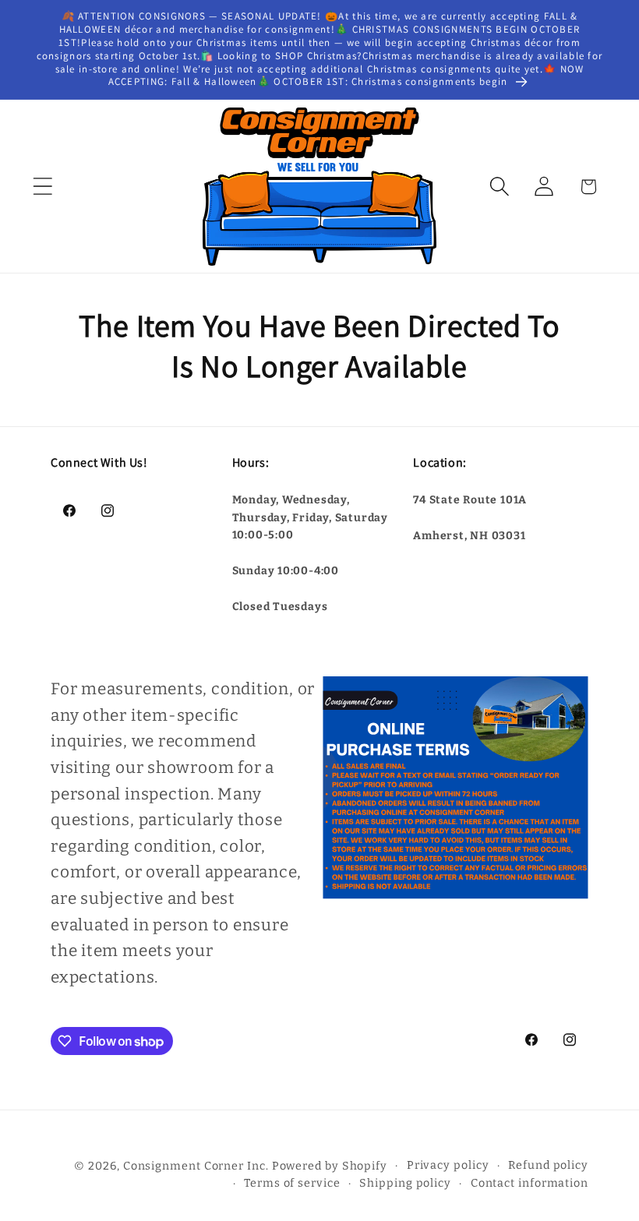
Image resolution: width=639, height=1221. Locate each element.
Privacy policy (448, 1165)
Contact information (529, 1183)
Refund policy (548, 1165)
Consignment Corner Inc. (196, 1166)
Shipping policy (405, 1183)
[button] (42, 186)
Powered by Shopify (329, 1166)
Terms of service (292, 1183)
